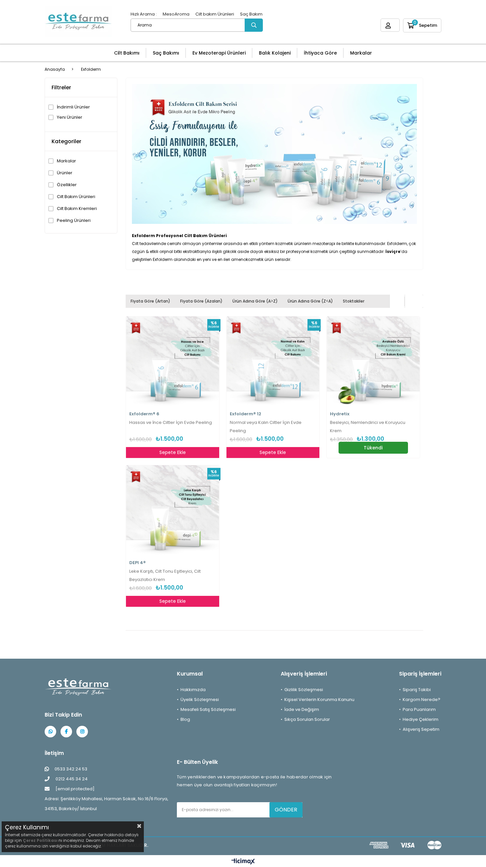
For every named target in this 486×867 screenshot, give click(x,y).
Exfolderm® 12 (245, 414)
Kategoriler (66, 141)
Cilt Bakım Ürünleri (76, 196)
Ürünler (64, 173)
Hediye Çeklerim (420, 719)
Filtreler (61, 87)
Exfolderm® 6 (144, 414)
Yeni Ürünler (69, 117)
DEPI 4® (137, 562)
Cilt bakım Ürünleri (214, 14)
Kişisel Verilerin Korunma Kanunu (319, 699)
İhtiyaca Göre (320, 53)
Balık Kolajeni (275, 53)
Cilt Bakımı (127, 53)
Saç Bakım (251, 14)
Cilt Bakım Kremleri (77, 208)
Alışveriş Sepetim (421, 729)
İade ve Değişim (301, 709)
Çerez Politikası (40, 840)
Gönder (286, 809)
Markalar (361, 53)
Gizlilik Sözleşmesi (303, 689)
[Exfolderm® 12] (273, 363)
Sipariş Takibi (417, 689)
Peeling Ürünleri (74, 220)
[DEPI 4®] (172, 511)
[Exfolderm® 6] (172, 363)
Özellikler (67, 184)
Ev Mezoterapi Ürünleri (219, 53)
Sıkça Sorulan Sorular (307, 719)
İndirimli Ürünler (73, 107)
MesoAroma (176, 14)
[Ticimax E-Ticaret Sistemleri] (243, 861)
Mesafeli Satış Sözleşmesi (208, 709)
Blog (185, 719)
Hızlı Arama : (144, 14)
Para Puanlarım (419, 709)
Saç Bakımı (166, 53)
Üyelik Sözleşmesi (200, 699)
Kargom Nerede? (421, 699)
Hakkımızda (193, 689)
